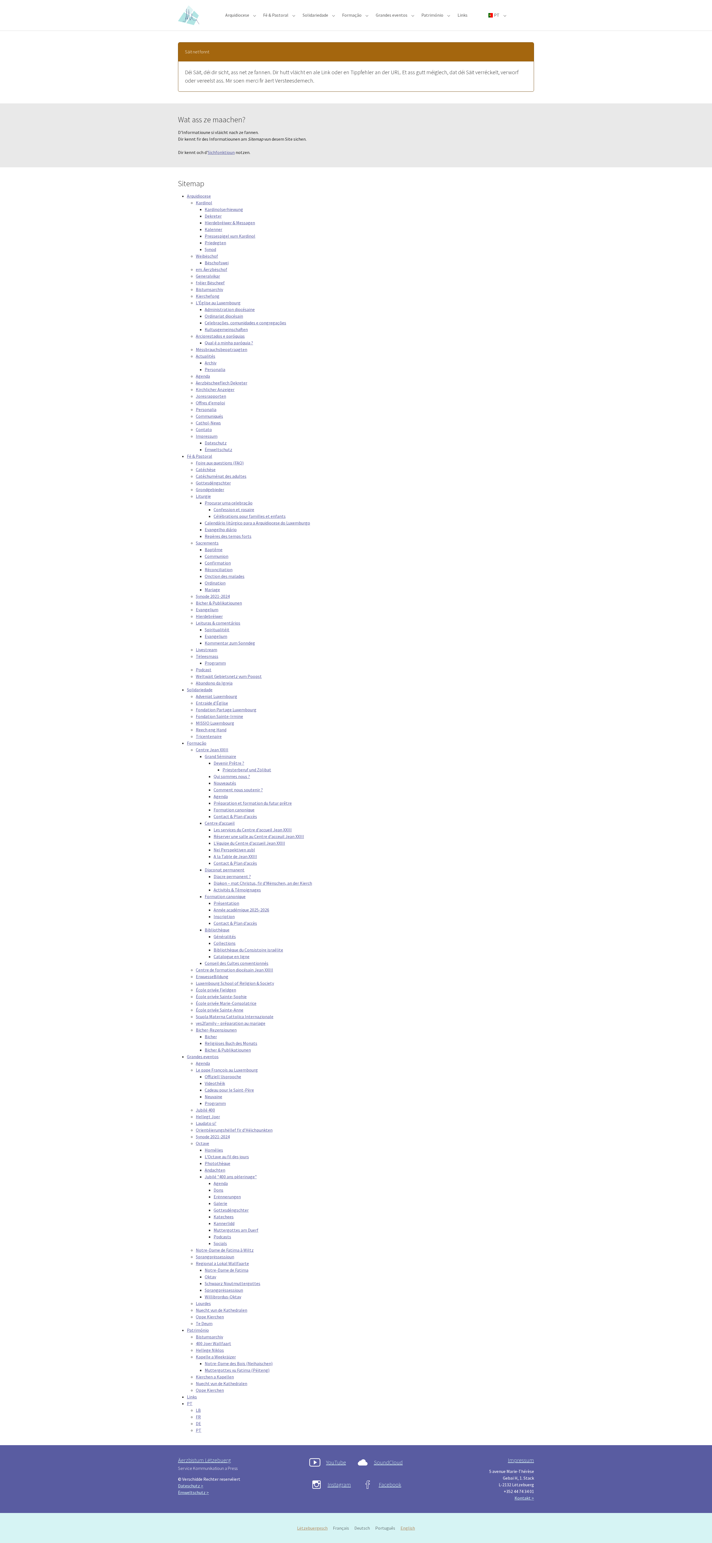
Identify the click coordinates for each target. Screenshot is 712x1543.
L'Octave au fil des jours (227, 1156)
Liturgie (203, 496)
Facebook (390, 1484)
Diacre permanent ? (232, 876)
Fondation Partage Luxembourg (226, 709)
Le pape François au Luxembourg (227, 1070)
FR (198, 1417)
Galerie (220, 1203)
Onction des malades (224, 576)
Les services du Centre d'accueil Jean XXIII (253, 830)
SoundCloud (388, 1462)
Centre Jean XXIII (212, 749)
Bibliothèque (217, 930)
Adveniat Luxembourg (216, 696)
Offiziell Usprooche (223, 1076)
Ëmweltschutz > (193, 1492)
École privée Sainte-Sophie (221, 996)
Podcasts (222, 1236)
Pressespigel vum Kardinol (230, 236)
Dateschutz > (190, 1486)
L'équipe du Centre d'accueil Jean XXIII (249, 843)
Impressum (206, 436)
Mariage (212, 589)
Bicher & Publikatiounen (219, 603)
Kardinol (204, 202)
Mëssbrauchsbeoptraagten (221, 349)
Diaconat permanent (224, 870)
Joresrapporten (211, 396)
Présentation (226, 903)
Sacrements (207, 543)
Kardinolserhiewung (224, 209)
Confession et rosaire (234, 509)
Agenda (203, 376)
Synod (210, 249)
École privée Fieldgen (216, 990)
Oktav (210, 1276)
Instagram (339, 1484)
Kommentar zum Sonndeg (230, 643)
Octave (202, 1143)
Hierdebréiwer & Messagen (230, 222)
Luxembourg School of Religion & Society (235, 983)
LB (198, 1410)
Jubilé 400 (205, 1110)
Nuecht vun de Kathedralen (221, 1310)
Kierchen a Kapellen (215, 1377)
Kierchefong (207, 296)
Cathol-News (208, 423)
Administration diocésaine (230, 309)
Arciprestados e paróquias (220, 336)
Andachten (215, 1170)
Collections (225, 943)
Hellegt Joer (208, 1116)
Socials (220, 1243)
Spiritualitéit (217, 629)
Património (198, 1330)
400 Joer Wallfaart (213, 1343)
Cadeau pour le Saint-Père (229, 1090)
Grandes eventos (203, 1056)
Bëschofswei (217, 262)
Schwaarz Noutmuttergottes (232, 1283)
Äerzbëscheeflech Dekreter (221, 383)
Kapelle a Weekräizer (216, 1357)
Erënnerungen (227, 1196)
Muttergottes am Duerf (236, 1230)
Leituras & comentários (218, 623)
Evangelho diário (221, 529)
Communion (216, 556)
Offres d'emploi (210, 403)
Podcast (203, 669)
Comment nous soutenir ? (238, 789)
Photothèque (217, 1163)
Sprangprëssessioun (215, 1256)
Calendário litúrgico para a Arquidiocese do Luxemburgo (257, 523)
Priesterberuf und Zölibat (246, 769)
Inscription (224, 916)
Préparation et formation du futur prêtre (253, 803)
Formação (196, 743)
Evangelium (207, 609)
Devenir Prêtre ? (229, 763)
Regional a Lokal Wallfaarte (222, 1263)
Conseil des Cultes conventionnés (236, 963)
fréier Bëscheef (210, 282)
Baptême (213, 549)
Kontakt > (524, 1498)
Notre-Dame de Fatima (226, 1270)
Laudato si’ (206, 1123)
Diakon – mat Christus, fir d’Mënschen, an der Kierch (263, 883)
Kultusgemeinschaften (226, 329)
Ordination (215, 583)
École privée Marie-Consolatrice (226, 1003)
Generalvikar (208, 276)
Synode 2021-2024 (213, 596)
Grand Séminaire (220, 756)
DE (198, 1423)
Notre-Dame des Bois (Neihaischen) (239, 1363)
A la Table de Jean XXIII (235, 856)
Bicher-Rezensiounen (216, 1030)
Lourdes (203, 1303)
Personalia (215, 369)
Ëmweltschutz (218, 449)
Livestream (206, 649)
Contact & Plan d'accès (235, 816)
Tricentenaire (209, 736)
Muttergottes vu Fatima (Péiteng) (237, 1370)
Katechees (224, 1216)
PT (189, 1403)
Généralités (225, 936)
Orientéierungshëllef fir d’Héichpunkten (234, 1130)
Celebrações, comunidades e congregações (245, 323)
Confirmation (218, 563)
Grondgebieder (210, 489)
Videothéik (215, 1083)
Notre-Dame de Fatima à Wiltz (225, 1250)
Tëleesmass (207, 656)
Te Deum (204, 1323)
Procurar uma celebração (229, 503)
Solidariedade (199, 689)
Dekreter (213, 216)
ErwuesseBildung (212, 976)
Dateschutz (216, 443)
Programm (215, 663)
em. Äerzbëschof (211, 269)
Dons (218, 1190)
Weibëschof (207, 256)
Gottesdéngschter (213, 483)
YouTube (336, 1462)
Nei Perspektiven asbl (234, 850)
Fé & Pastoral (199, 456)
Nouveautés (225, 783)
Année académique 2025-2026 (241, 910)
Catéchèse (206, 469)
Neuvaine (213, 1096)
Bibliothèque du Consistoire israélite (248, 950)
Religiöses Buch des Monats (231, 1043)
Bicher (211, 1036)
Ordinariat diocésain (224, 316)
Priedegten (215, 242)
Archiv (210, 363)
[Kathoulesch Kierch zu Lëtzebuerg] (189, 15)
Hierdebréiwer (209, 616)
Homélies (214, 1150)
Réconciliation (219, 569)
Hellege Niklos (210, 1350)
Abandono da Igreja (214, 683)
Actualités (205, 356)
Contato (204, 429)
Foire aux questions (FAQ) (220, 463)
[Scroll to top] (699, 1530)
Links (192, 1397)
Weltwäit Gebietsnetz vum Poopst (229, 676)
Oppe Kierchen (210, 1317)
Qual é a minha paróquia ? (229, 343)
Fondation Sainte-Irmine (219, 716)
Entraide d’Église (212, 703)
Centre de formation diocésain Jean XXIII (234, 970)
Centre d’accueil (220, 823)
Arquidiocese (199, 196)
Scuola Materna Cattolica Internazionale (234, 1016)
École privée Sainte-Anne (219, 1010)
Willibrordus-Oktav (223, 1297)
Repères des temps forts (228, 536)
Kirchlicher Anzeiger (215, 389)
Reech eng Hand (211, 729)
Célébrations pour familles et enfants (250, 516)
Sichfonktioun (221, 152)
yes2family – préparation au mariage (230, 1023)
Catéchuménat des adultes (221, 476)
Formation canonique (234, 810)
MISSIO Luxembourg (215, 723)
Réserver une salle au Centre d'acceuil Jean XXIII (259, 836)
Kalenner (213, 229)
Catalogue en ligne (231, 956)
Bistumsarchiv (209, 289)
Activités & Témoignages (237, 890)
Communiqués (209, 416)
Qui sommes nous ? (232, 776)
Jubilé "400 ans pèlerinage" (231, 1176)
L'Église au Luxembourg (218, 302)
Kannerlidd (224, 1223)
